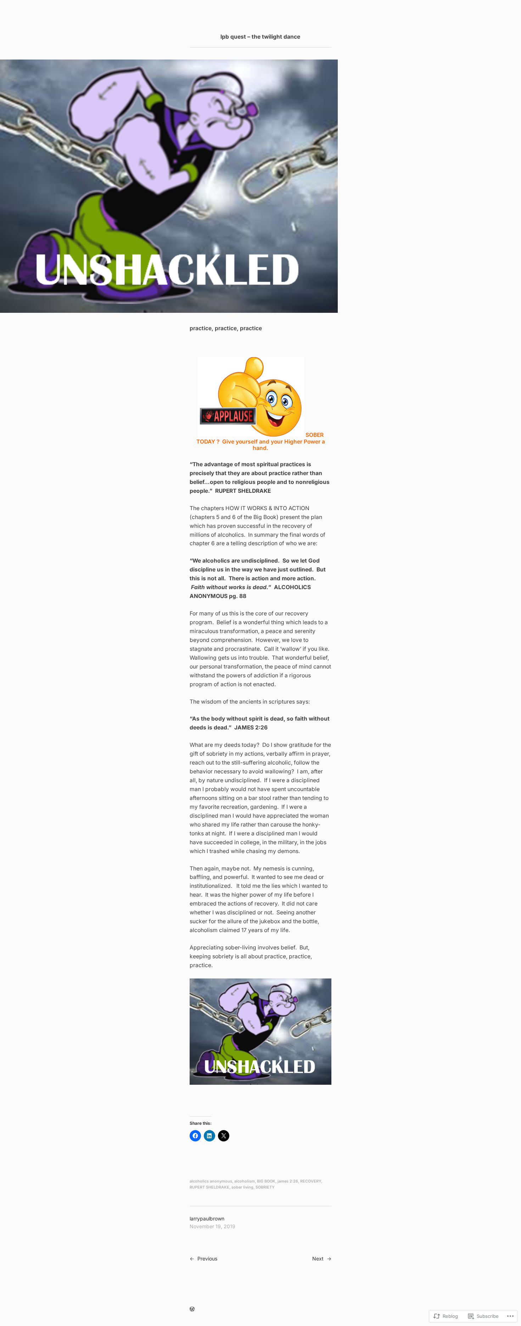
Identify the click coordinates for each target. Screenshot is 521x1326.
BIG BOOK (266, 1181)
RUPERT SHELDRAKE (209, 1187)
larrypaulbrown (207, 1218)
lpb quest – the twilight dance (260, 36)
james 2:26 (288, 1181)
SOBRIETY (265, 1187)
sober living (242, 1187)
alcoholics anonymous (211, 1181)
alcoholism (244, 1181)
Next (318, 1259)
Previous (207, 1259)
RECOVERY (310, 1181)
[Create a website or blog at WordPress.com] (192, 1309)
